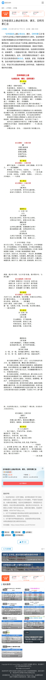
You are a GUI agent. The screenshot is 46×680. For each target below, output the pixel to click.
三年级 (5, 589)
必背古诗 (21, 34)
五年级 (28, 29)
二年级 (27, 589)
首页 (3, 8)
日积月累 (35, 34)
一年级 (5, 646)
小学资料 (4, 29)
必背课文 (29, 532)
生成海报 (8, 549)
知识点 (20, 58)
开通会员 (24, 483)
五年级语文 (10, 34)
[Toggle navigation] (42, 3)
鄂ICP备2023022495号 (23, 668)
